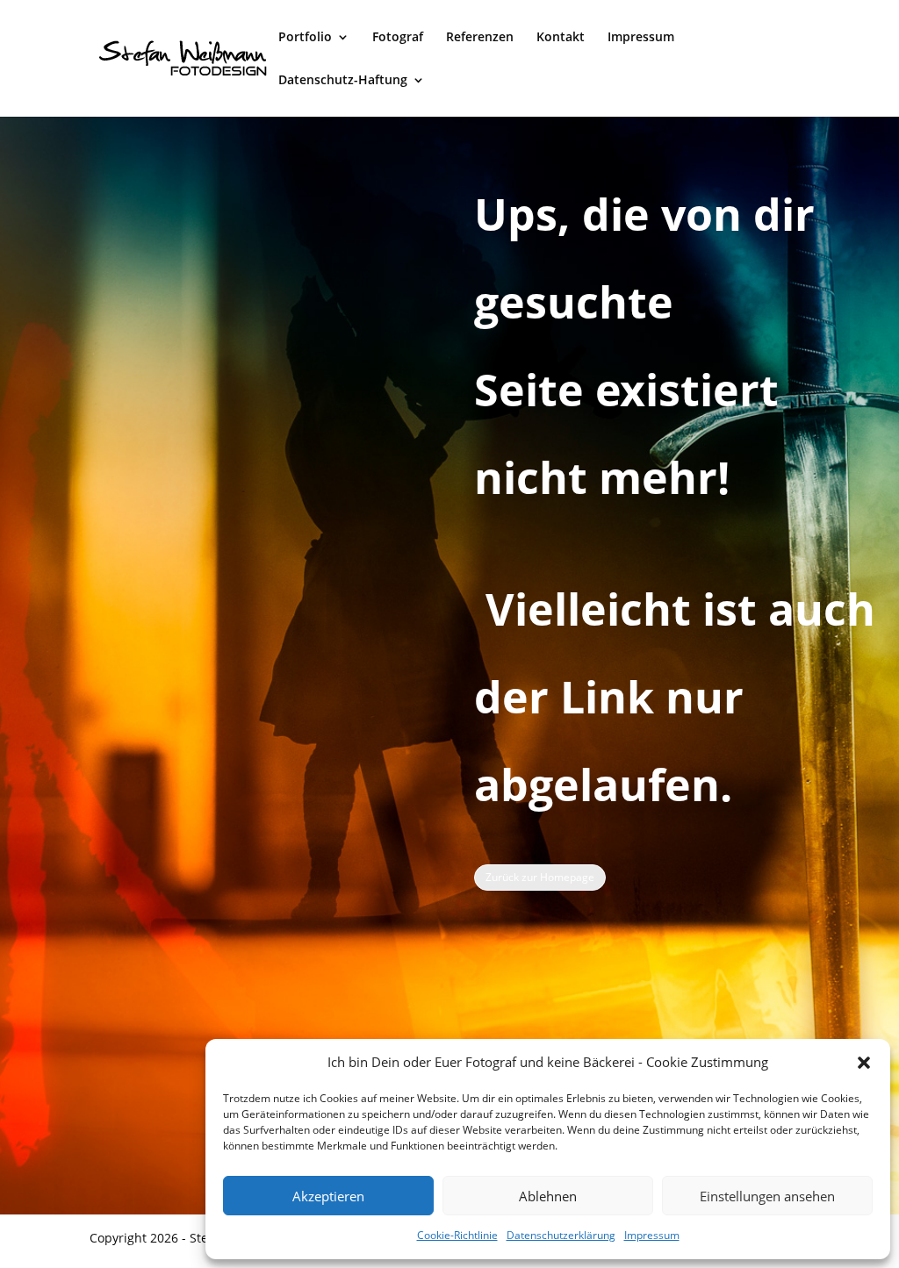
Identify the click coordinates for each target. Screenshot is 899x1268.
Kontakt (560, 38)
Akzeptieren (328, 1196)
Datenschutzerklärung (561, 1235)
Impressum (652, 1235)
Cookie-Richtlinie (457, 1235)
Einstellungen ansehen (767, 1196)
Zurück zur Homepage (539, 877)
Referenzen (480, 38)
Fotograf (397, 38)
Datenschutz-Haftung (342, 81)
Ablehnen (548, 1196)
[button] (864, 1062)
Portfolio (305, 38)
